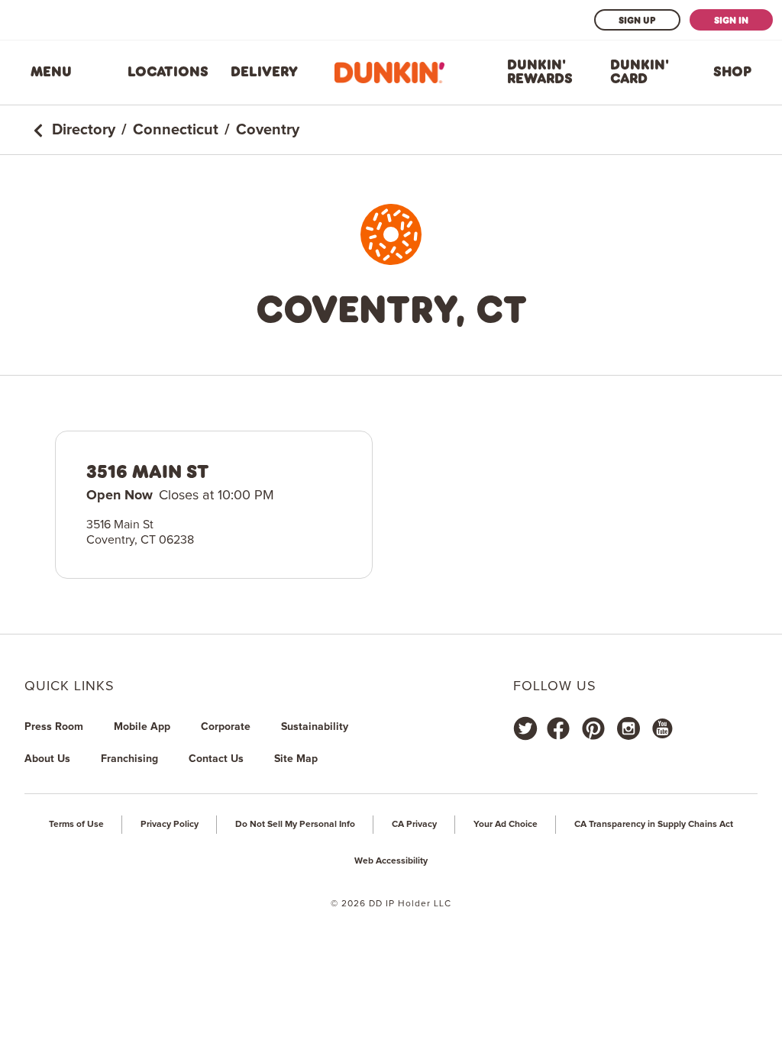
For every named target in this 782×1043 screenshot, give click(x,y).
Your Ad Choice (505, 824)
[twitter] (525, 728)
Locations (168, 71)
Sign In (731, 20)
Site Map (296, 759)
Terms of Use (76, 824)
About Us (47, 759)
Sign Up (637, 20)
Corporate (225, 727)
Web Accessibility (391, 861)
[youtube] (661, 728)
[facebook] (558, 728)
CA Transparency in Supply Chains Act (653, 824)
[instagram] (628, 728)
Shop (732, 71)
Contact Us (216, 759)
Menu (51, 71)
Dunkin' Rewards (540, 71)
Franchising (129, 759)
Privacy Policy (170, 824)
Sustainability (314, 727)
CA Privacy (414, 824)
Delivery (264, 71)
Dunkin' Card (639, 71)
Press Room (53, 727)
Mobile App (142, 727)
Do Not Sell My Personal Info (295, 824)
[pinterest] (593, 728)
